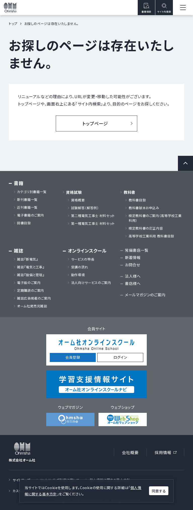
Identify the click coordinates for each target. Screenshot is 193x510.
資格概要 (78, 200)
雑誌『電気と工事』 (30, 267)
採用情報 (167, 453)
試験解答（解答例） (85, 208)
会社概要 (130, 452)
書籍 (18, 183)
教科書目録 (137, 200)
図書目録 (24, 223)
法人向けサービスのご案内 (91, 282)
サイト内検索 (164, 11)
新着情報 (133, 257)
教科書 (129, 192)
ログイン (120, 357)
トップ (13, 23)
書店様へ (133, 283)
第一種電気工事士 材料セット (93, 223)
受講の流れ (79, 267)
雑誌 (18, 250)
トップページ (95, 123)
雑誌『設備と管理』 (30, 275)
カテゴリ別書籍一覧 (32, 192)
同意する (159, 490)
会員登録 (72, 357)
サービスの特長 (82, 259)
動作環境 (78, 275)
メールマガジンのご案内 (145, 294)
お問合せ (132, 264)
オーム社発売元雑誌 (32, 306)
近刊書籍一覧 (27, 207)
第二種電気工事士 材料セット (93, 215)
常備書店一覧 (137, 250)
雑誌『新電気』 (27, 259)
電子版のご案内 (28, 282)
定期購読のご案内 (30, 290)
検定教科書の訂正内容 (146, 228)
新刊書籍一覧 (27, 199)
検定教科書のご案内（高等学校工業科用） (155, 218)
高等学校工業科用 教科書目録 (151, 236)
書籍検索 (146, 11)
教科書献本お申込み (144, 208)
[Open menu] (183, 7)
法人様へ (133, 276)
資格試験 (74, 192)
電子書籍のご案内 (30, 215)
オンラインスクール (87, 250)
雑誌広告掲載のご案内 (35, 298)
